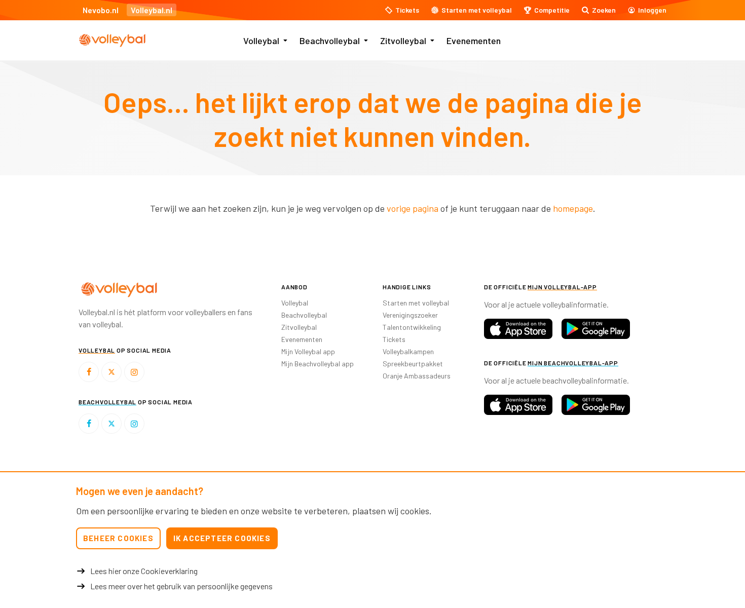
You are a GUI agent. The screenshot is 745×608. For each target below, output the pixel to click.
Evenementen (473, 40)
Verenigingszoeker (410, 315)
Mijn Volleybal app (308, 351)
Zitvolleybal (403, 40)
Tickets (394, 339)
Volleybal (261, 40)
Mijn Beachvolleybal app (317, 363)
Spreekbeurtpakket (413, 363)
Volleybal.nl (151, 10)
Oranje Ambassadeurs (417, 375)
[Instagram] (134, 372)
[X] (111, 372)
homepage (573, 208)
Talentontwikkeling (412, 327)
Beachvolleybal (330, 40)
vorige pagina (412, 208)
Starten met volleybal (416, 302)
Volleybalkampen (408, 351)
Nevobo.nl (101, 10)
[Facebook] (89, 372)
